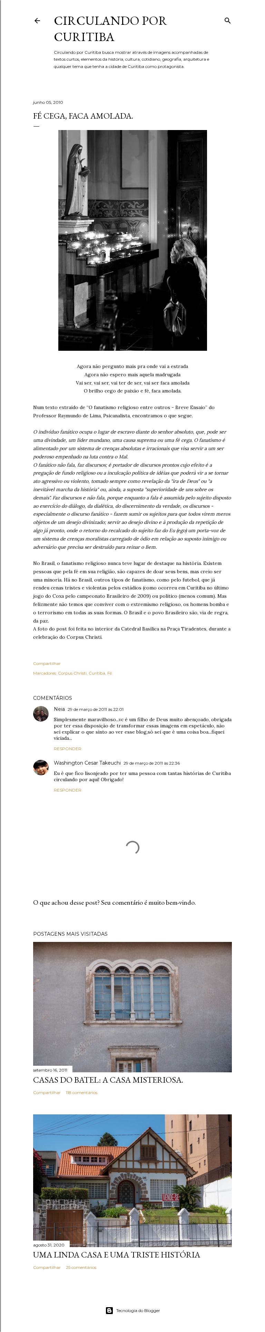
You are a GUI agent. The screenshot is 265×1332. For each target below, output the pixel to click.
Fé (109, 673)
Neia (59, 709)
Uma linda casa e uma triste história (116, 1254)
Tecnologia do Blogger (138, 1310)
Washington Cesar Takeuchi (87, 763)
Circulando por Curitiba (110, 28)
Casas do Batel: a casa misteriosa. (108, 1079)
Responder (67, 748)
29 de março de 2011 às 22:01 (96, 709)
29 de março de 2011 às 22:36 (152, 763)
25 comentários (81, 1267)
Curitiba (97, 673)
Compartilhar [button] (47, 663)
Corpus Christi (72, 673)
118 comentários (81, 1092)
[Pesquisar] (228, 19)
